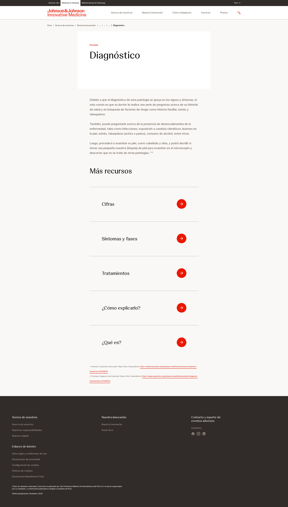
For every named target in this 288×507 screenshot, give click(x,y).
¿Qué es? (111, 342)
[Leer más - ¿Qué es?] (181, 342)
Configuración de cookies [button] (25, 465)
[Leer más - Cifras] (181, 204)
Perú (49, 25)
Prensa (224, 12)
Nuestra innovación (86, 25)
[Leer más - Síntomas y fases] (181, 238)
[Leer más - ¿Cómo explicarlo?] (181, 308)
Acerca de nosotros (64, 25)
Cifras (108, 204)
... (99, 25)
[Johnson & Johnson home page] (66, 13)
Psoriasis (94, 45)
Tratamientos (115, 273)
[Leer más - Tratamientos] (181, 273)
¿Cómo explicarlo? (121, 308)
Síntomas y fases (119, 239)
